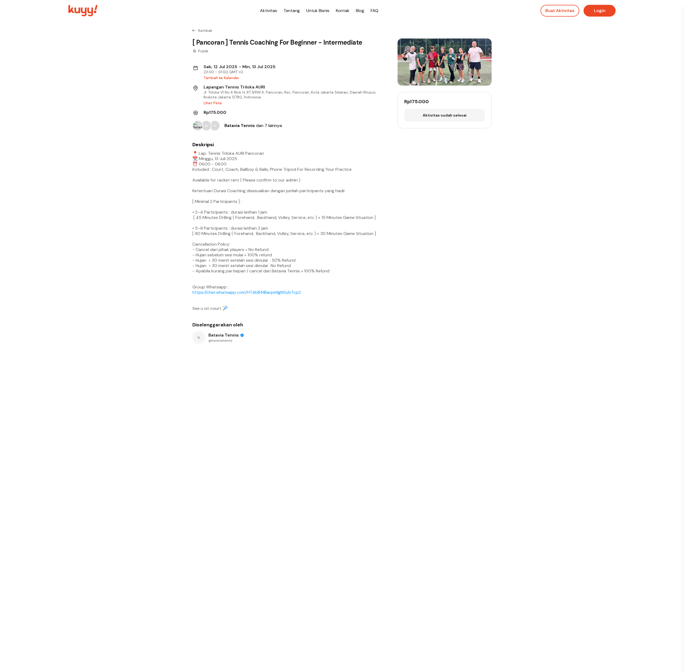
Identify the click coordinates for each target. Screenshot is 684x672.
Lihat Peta (213, 103)
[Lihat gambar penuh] (445, 62)
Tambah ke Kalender (221, 77)
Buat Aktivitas (559, 10)
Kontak (342, 10)
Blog (360, 10)
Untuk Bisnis (317, 10)
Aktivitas (268, 10)
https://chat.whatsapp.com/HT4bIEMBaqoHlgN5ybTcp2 (246, 292)
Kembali (205, 30)
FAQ (374, 10)
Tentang (291, 10)
